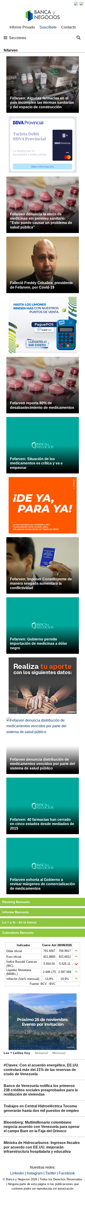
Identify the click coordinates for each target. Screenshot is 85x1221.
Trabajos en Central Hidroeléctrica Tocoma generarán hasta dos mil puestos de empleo (41, 1108)
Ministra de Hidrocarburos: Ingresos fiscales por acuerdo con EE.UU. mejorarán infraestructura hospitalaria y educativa (42, 1147)
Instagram (35, 1173)
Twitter (51, 1173)
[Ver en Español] (81, 3)
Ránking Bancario (16, 902)
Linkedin (17, 1173)
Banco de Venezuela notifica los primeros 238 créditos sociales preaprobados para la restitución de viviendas (41, 1090)
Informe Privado (22, 27)
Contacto (68, 27)
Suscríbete (48, 27)
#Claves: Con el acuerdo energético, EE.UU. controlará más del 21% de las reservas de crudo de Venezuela (41, 1069)
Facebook (67, 1173)
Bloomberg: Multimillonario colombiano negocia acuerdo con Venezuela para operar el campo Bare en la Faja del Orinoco (42, 1126)
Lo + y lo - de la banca (19, 922)
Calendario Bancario (18, 932)
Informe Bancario (15, 912)
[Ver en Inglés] (76, 3)
